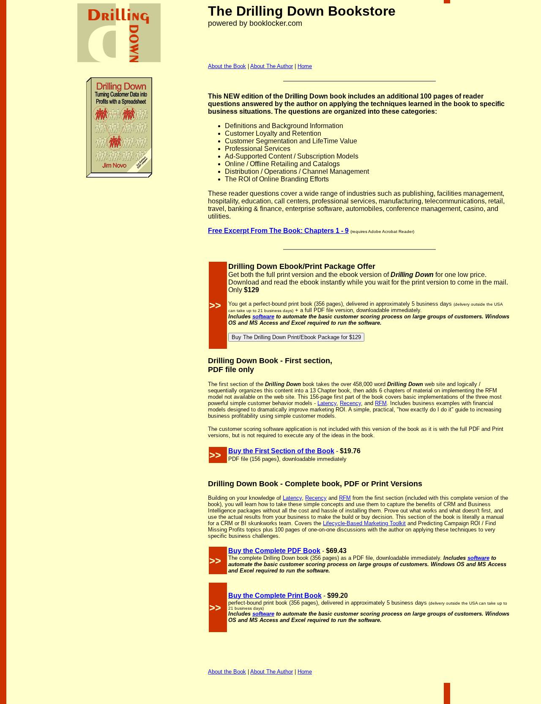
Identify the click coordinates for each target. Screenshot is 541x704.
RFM (381, 403)
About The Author (271, 66)
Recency (350, 403)
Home (305, 66)
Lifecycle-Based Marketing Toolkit (364, 523)
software (263, 316)
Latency (326, 403)
